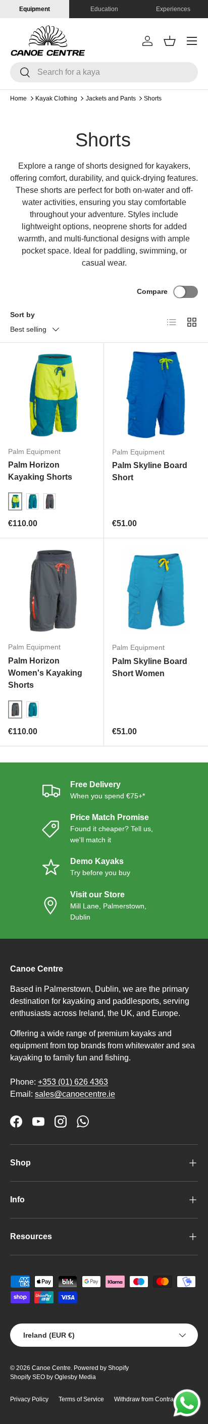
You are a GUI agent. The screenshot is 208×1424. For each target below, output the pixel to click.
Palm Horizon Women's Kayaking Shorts (45, 672)
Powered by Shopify (101, 1367)
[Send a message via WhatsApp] (187, 1403)
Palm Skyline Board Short (149, 471)
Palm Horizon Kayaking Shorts (40, 471)
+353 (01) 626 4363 (73, 1082)
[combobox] (104, 72)
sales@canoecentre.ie (75, 1094)
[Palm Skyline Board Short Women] (156, 590)
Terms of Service (81, 1399)
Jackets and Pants (111, 98)
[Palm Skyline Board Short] (156, 395)
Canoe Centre (51, 1367)
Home (18, 98)
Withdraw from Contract (146, 1399)
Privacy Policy (29, 1399)
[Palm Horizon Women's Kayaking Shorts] (51, 590)
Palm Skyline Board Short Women (149, 667)
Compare (152, 291)
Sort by (22, 315)
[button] (170, 41)
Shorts (153, 98)
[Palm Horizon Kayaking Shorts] (51, 394)
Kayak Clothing (56, 98)
